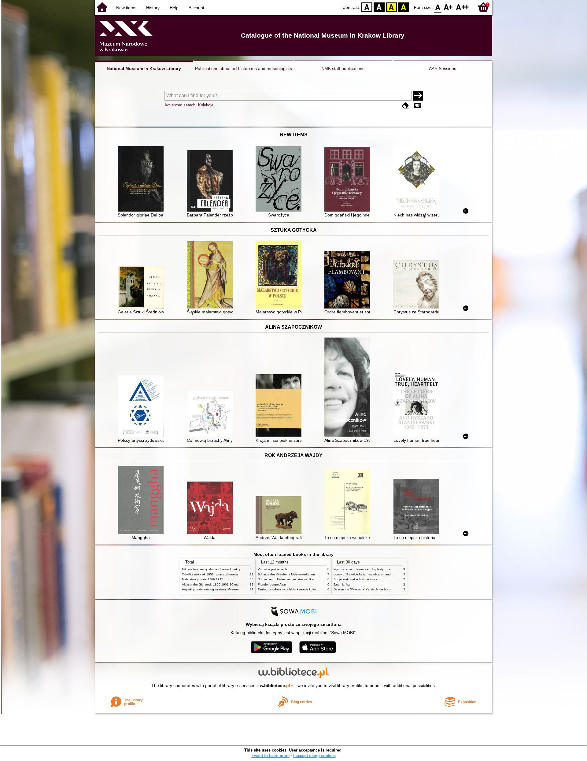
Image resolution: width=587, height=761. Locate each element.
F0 (438, 6)
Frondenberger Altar (272, 584)
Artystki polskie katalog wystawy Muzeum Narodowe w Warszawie (228, 589)
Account (196, 7)
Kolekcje (205, 105)
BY (403, 6)
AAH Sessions (442, 68)
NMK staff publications (342, 68)
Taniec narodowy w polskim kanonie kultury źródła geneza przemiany (306, 589)
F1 (448, 6)
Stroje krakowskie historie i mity (355, 579)
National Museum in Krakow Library (144, 68)
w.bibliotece (275, 685)
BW (379, 6)
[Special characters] (418, 105)
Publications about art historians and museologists (243, 68)
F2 (462, 6)
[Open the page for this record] (142, 179)
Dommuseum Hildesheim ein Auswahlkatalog (289, 579)
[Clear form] (405, 105)
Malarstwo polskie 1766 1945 (202, 579)
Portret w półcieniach (272, 569)
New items (126, 7)
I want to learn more (271, 755)
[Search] (418, 96)
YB (391, 6)
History (153, 7)
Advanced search (179, 105)
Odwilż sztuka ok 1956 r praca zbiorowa (210, 574)
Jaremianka (342, 584)
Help (174, 7)
